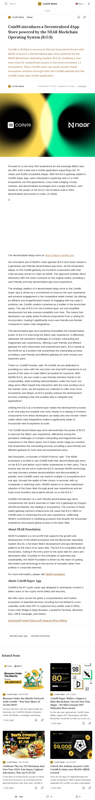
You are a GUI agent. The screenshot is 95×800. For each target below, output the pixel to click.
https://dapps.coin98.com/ (59, 255)
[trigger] (11, 4)
